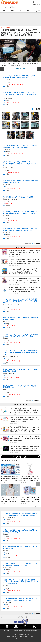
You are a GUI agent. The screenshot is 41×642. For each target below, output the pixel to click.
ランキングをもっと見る (20, 457)
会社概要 (26, 630)
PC (20, 10)
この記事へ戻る (20, 68)
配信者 (28, 10)
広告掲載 (21, 630)
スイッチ (20, 7)
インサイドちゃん (36, 11)
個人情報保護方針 (33, 630)
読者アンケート (4, 11)
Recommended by (32, 506)
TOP (20, 621)
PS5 (29, 7)
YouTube (34, 627)
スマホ (12, 10)
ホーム (4, 7)
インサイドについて (8, 630)
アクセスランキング (12, 7)
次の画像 (39, 69)
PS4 (37, 7)
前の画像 (2, 69)
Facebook (16, 627)
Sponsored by (28, 109)
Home (7, 627)
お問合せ (16, 630)
